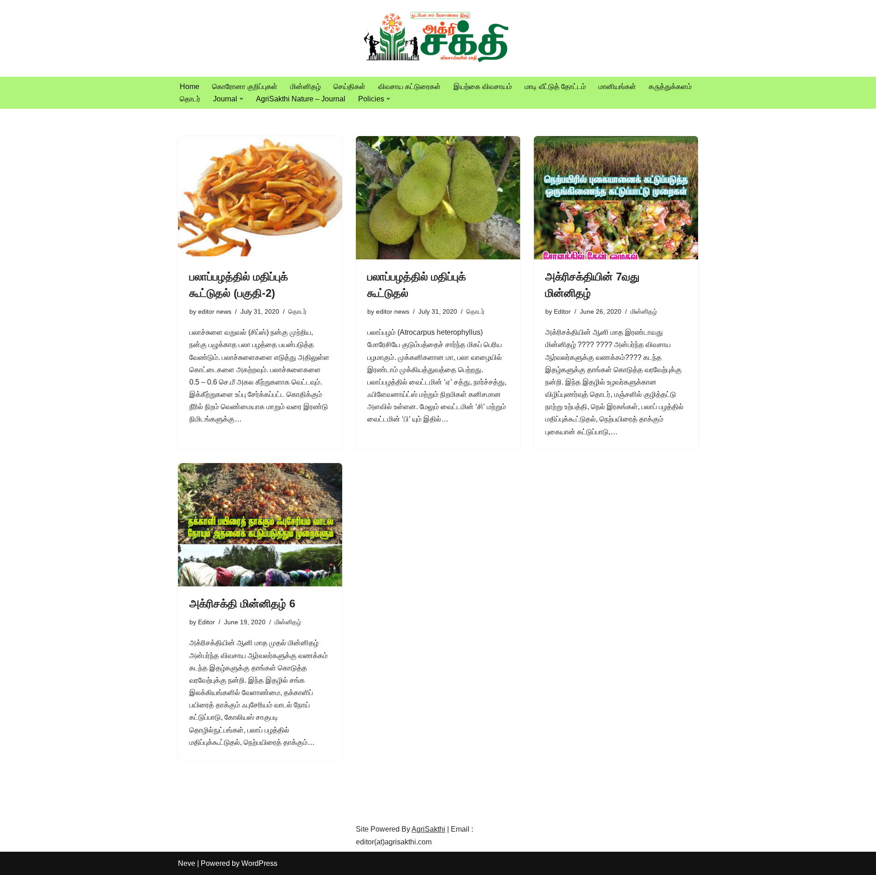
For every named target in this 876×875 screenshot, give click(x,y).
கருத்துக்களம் (670, 86)
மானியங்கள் (617, 86)
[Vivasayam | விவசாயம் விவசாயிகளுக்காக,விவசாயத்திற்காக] (438, 38)
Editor (562, 311)
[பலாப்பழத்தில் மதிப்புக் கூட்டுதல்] (438, 197)
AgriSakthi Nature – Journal (300, 99)
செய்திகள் (349, 86)
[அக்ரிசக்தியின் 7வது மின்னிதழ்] (616, 197)
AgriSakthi (428, 829)
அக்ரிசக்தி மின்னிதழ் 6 (242, 603)
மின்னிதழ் (305, 86)
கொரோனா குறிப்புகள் (244, 86)
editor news (214, 311)
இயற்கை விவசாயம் (483, 86)
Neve (186, 863)
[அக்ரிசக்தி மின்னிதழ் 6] (260, 524)
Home (189, 86)
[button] (241, 98)
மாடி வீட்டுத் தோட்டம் (555, 86)
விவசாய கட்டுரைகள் (409, 86)
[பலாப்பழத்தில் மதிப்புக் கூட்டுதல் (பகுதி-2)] (260, 197)
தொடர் (190, 99)
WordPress (259, 863)
